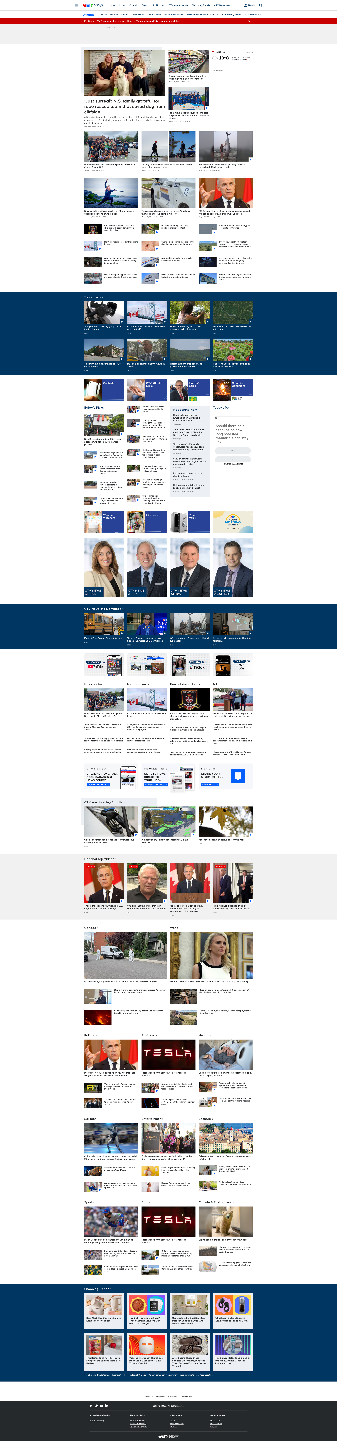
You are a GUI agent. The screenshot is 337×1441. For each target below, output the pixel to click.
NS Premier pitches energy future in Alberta (146, 365)
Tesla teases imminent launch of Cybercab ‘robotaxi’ (164, 1074)
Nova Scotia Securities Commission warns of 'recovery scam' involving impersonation (121, 260)
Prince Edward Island (174, 14)
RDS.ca (213, 1427)
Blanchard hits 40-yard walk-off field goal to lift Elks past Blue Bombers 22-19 (121, 1268)
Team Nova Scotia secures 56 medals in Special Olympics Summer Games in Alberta (188, 116)
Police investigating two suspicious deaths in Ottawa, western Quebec (120, 981)
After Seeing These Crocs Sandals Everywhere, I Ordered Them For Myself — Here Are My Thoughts (189, 1362)
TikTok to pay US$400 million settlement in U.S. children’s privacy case (178, 1101)
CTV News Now (222, 5)
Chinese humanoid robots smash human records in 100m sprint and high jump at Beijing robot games (111, 1157)
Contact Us (160, 1396)
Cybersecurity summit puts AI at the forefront (232, 639)
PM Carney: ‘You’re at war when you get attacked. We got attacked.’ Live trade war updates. (224, 212)
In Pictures (158, 5)
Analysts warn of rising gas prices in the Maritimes (103, 328)
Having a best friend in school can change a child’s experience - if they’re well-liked (234, 1168)
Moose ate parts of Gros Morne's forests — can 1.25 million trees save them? (232, 753)
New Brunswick (154, 14)
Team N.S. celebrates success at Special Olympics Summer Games (145, 639)
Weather (114, 14)
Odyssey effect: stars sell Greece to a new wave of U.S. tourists (225, 1157)
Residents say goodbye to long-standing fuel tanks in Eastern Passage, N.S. (111, 455)
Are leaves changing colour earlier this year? (222, 840)
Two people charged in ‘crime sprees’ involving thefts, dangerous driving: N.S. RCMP (166, 212)
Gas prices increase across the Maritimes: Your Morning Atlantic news (109, 841)
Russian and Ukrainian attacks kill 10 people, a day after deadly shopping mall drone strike (225, 991)
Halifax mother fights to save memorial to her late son (185, 328)
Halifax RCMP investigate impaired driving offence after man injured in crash (235, 277)
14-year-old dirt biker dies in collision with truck (232, 328)
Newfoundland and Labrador (200, 14)
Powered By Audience (233, 464)
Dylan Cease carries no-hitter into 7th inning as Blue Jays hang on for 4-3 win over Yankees (108, 1241)
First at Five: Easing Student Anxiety (103, 638)
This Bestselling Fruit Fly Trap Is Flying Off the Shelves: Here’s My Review (103, 1361)
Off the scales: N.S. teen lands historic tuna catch (190, 639)
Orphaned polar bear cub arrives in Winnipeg (223, 1240)
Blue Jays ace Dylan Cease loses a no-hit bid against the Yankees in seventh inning (120, 1253)
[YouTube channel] (101, 1405)
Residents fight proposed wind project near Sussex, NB (186, 365)
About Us (149, 1396)
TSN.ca (173, 1427)
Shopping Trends (201, 5)
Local (122, 5)
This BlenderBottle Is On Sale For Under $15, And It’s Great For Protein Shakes (232, 1361)
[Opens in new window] (104, 390)
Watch (145, 5)
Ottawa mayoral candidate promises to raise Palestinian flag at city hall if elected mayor (140, 991)
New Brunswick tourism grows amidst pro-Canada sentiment (154, 438)
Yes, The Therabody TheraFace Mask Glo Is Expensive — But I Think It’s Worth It (146, 1361)
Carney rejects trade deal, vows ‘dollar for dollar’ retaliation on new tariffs (167, 166)
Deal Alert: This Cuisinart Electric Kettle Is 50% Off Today (103, 1319)
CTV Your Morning (178, 5)
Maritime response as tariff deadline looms (146, 714)
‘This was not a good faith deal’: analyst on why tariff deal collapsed (231, 907)
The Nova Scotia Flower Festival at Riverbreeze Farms (231, 365)
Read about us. (206, 1375)
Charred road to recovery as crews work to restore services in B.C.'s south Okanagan (235, 1249)
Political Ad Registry (138, 1427)
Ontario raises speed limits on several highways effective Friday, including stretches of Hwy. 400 (177, 1253)
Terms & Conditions (138, 1423)
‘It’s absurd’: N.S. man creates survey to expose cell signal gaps (154, 468)
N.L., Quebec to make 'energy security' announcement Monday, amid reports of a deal (232, 740)
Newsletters (172, 1396)
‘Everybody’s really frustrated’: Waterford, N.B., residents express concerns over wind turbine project (235, 244)
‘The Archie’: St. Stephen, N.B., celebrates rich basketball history (111, 500)
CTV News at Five (253, 14)
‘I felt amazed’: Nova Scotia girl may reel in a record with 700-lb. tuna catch (222, 166)
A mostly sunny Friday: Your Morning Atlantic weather (165, 841)
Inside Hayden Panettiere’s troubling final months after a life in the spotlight (178, 1170)
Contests (125, 14)
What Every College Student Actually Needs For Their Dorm (231, 1319)
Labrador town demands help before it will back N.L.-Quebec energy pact (232, 714)
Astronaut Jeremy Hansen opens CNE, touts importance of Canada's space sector (120, 1185)
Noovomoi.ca (216, 1423)
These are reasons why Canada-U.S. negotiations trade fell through (103, 907)
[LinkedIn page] (106, 1405)
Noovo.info (215, 1420)
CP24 (172, 1420)
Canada (133, 5)
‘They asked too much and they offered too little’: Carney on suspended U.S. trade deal (186, 909)
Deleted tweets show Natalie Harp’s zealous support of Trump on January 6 (210, 981)
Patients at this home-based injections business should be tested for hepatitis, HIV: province (234, 1085)
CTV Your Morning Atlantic (229, 14)
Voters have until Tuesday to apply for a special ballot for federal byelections (120, 1086)
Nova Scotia (138, 14)
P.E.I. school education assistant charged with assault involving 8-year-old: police (119, 227)
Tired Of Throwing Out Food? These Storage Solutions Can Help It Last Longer (144, 1321)
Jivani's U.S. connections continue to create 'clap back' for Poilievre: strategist (120, 1101)
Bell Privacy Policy (137, 1420)
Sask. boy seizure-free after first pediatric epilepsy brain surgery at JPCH (225, 1074)
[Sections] (76, 5)
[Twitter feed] (91, 1405)
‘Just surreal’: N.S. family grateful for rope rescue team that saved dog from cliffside (124, 106)
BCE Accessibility (97, 1420)
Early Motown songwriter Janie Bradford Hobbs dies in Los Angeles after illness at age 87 (167, 1157)
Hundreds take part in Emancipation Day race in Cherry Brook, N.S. (103, 714)
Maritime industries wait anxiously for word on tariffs (146, 328)
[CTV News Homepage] (93, 5)
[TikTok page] (96, 1405)
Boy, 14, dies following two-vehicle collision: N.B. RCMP (176, 259)
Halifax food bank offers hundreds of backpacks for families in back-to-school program (153, 453)
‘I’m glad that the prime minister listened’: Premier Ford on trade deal (146, 907)
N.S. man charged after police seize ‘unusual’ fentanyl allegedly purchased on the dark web (235, 260)
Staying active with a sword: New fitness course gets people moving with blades (109, 212)
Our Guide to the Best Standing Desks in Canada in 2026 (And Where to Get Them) (188, 1321)
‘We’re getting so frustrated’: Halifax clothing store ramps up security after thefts (153, 499)
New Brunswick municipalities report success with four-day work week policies (103, 442)
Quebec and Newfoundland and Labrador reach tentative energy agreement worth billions (232, 727)
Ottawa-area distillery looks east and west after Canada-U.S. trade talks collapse (177, 1086)
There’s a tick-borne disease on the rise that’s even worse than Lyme (177, 243)
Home (112, 5)
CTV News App (185, 1396)
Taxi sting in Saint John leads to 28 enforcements (102, 365)
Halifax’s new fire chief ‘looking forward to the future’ (153, 409)
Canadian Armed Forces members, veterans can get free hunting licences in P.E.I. (189, 741)
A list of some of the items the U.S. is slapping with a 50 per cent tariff (187, 77)
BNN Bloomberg (177, 1423)
